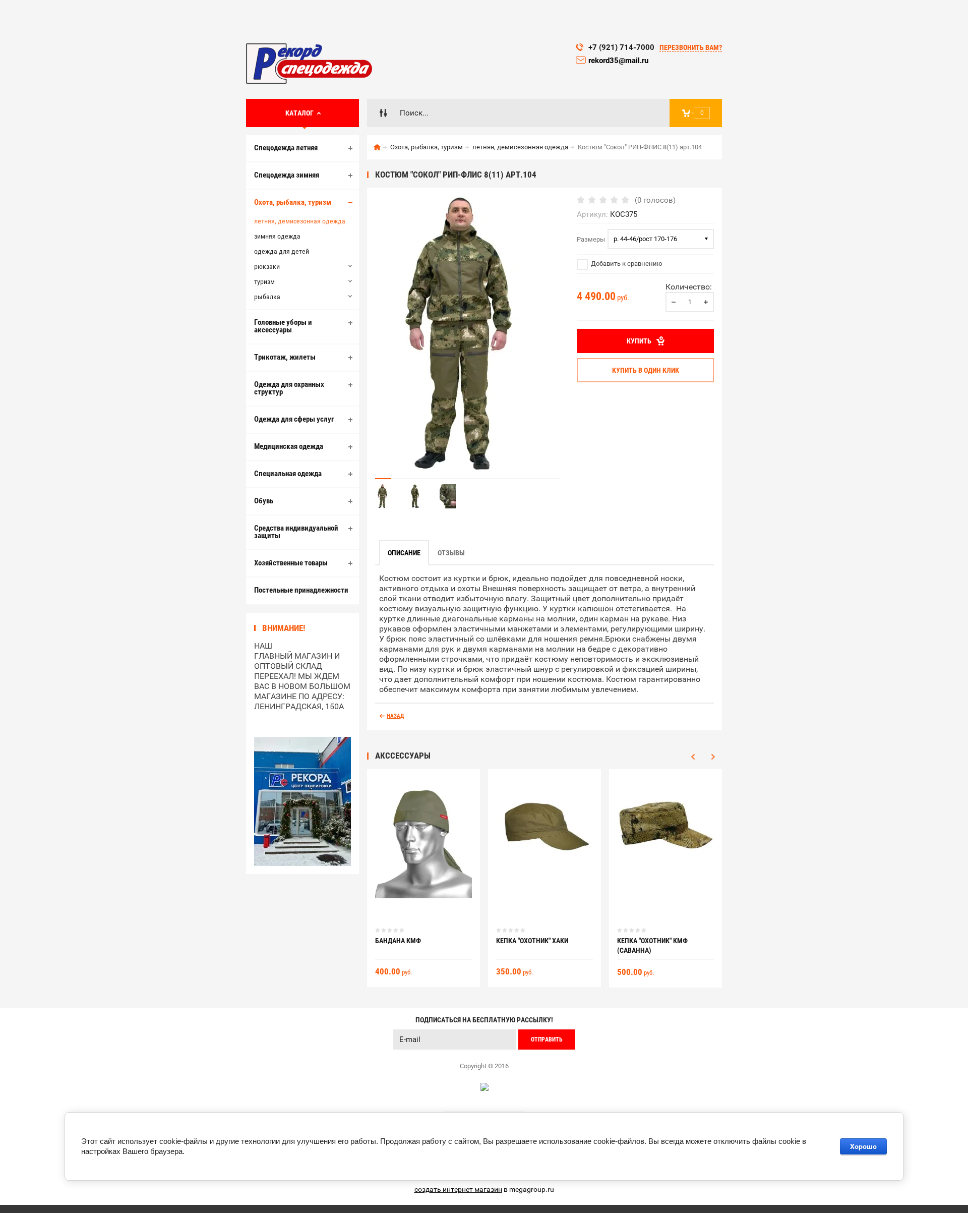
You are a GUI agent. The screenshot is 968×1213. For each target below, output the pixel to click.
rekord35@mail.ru (619, 60)
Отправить (547, 1039)
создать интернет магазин (458, 1189)
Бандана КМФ (398, 941)
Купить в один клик (645, 370)
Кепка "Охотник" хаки (532, 941)
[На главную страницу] (309, 63)
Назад (395, 716)
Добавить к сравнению (625, 263)
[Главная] (377, 147)
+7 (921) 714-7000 (621, 47)
